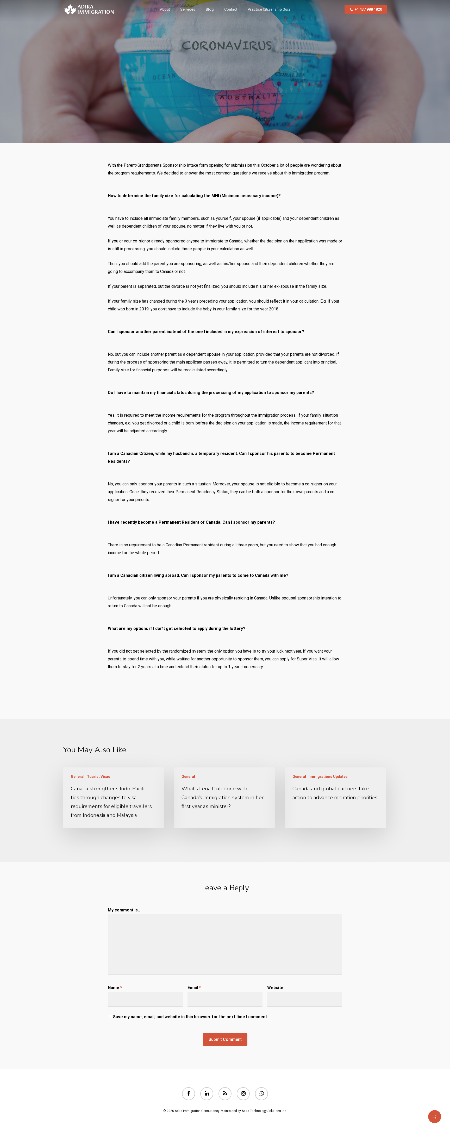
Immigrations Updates (328, 776)
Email (194, 987)
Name (115, 987)
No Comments (222, 140)
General (207, 106)
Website (275, 987)
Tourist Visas (236, 106)
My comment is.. (124, 910)
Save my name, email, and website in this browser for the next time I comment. (190, 1016)
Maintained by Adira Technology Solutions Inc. (254, 1111)
